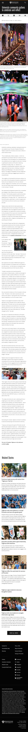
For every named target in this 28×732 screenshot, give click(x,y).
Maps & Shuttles (18, 648)
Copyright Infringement (22, 726)
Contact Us (4, 645)
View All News (14, 633)
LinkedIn (18, 669)
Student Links (5, 664)
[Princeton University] (7, 721)
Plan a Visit (17, 645)
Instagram (19, 664)
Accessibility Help (6, 648)
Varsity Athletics (18, 651)
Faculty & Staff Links (6, 667)
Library (3, 659)
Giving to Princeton (19, 653)
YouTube (18, 672)
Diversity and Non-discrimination (7, 688)
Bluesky (18, 675)
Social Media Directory (19, 678)
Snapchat (19, 667)
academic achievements (15, 235)
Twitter (18, 662)
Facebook (19, 659)
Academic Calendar (6, 662)
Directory (4, 651)
